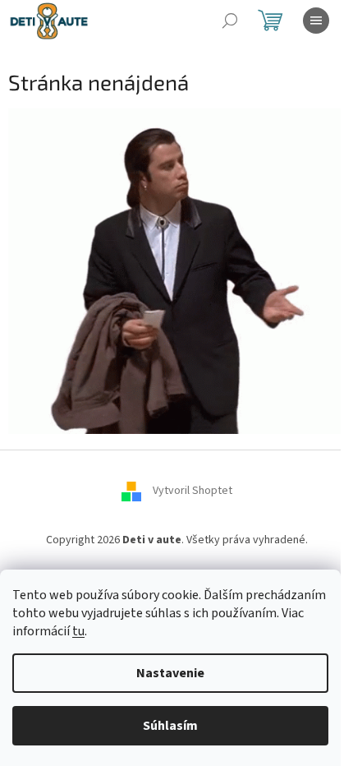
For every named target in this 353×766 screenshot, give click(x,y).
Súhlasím (170, 726)
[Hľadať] (229, 20)
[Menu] (316, 20)
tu (78, 631)
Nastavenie (170, 673)
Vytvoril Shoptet (192, 490)
